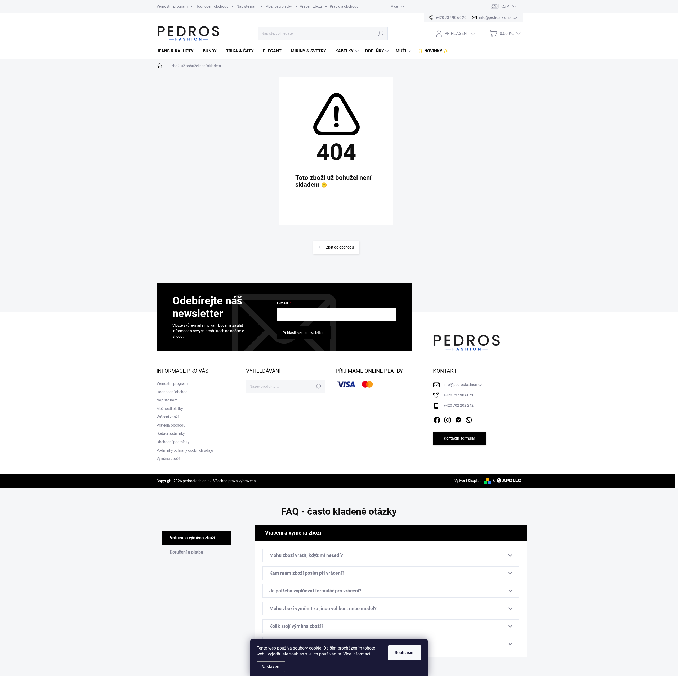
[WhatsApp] (469, 419)
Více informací (356, 653)
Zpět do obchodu (340, 247)
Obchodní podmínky (173, 442)
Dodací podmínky (171, 433)
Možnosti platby (278, 6)
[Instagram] (448, 419)
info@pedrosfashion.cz (463, 384)
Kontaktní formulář (459, 438)
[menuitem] (177, 51)
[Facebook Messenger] (458, 419)
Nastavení (270, 666)
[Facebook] (437, 419)
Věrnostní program (172, 6)
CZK (505, 6)
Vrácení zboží (311, 6)
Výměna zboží (168, 458)
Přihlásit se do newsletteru (304, 333)
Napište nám (247, 6)
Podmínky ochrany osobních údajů (185, 450)
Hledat (381, 33)
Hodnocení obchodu (212, 6)
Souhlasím (405, 652)
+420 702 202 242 (459, 405)
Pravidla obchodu (344, 6)
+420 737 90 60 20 (459, 395)
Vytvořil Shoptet (467, 480)
